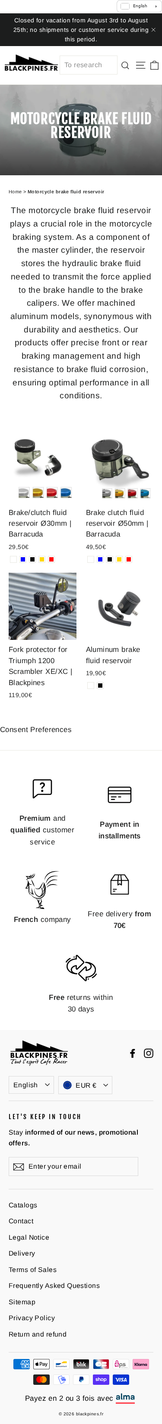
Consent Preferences (36, 730)
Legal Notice (29, 1237)
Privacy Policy (32, 1318)
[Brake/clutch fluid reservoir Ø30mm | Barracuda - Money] (13, 559)
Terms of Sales (33, 1269)
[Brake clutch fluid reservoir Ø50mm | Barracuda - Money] (91, 559)
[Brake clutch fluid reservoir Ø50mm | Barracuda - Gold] (119, 559)
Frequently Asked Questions (54, 1285)
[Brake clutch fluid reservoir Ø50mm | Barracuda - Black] (110, 559)
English (25, 1085)
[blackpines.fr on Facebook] (132, 1052)
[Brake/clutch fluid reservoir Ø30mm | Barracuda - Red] (51, 559)
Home (15, 191)
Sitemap (22, 1302)
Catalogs (23, 1205)
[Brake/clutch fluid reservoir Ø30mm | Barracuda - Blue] (23, 559)
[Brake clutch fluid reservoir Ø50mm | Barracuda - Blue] (100, 559)
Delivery (22, 1253)
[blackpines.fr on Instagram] (148, 1052)
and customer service (42, 830)
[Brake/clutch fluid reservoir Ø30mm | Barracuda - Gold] (42, 559)
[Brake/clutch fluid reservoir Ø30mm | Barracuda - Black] (32, 559)
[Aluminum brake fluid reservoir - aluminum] (91, 686)
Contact (21, 1221)
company (42, 919)
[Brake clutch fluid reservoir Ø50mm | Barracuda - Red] (129, 559)
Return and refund (38, 1334)
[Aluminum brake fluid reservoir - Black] (100, 686)
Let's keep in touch (45, 1116)
